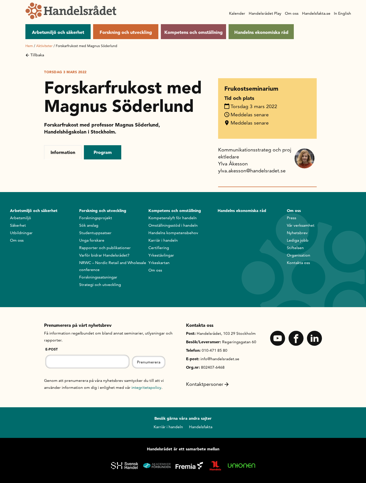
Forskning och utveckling (126, 32)
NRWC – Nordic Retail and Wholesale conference (112, 266)
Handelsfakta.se (316, 13)
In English (342, 13)
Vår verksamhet (300, 225)
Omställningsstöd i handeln (173, 225)
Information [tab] (63, 152)
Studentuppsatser (95, 232)
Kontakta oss (298, 262)
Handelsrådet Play (265, 13)
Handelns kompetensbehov (173, 232)
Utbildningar (21, 232)
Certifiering (158, 247)
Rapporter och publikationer (105, 247)
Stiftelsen (295, 247)
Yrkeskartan (159, 262)
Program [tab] (103, 152)
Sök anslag (88, 225)
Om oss (292, 13)
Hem (29, 46)
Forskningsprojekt (95, 217)
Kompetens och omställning (193, 32)
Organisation (298, 255)
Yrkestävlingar (161, 255)
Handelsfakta (200, 426)
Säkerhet (18, 225)
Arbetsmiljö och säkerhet (58, 32)
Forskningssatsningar (98, 277)
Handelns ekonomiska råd (261, 32)
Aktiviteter (44, 46)
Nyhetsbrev (297, 232)
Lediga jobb (297, 240)
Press (291, 217)
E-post (51, 349)
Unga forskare (91, 240)
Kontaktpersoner (204, 384)
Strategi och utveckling (100, 284)
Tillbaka (37, 55)
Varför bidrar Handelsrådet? (104, 255)
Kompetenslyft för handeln (172, 217)
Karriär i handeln (163, 240)
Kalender (237, 13)
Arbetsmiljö (20, 217)
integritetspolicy (146, 387)
